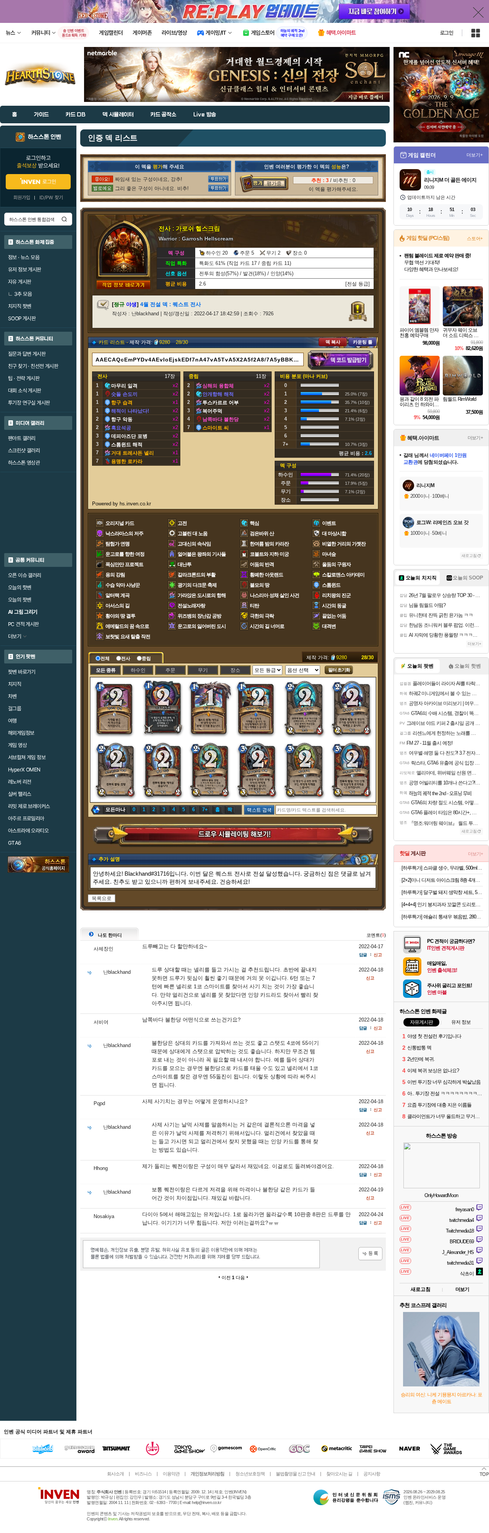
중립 (146, 658)
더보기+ (474, 155)
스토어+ (475, 238)
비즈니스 (143, 1474)
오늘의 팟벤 (19, 600)
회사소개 (115, 1474)
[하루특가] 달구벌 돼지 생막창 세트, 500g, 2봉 (442, 892)
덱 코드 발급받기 (341, 360)
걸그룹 (14, 708)
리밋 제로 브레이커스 (29, 806)
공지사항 (371, 1474)
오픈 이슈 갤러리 (24, 575)
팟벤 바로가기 (22, 672)
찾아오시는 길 (339, 1474)
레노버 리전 (19, 782)
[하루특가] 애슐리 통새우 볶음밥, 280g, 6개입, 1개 (442, 917)
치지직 (14, 684)
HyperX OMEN (24, 769)
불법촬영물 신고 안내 (295, 1474)
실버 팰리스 (19, 794)
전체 (105, 658)
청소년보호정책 (250, 1474)
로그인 (446, 33)
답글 (363, 954)
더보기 (462, 1289)
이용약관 (171, 1474)
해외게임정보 (21, 733)
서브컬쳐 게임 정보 (26, 757)
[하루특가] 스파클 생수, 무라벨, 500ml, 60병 (442, 868)
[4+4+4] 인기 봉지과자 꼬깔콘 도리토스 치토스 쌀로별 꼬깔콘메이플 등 (442, 904)
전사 (125, 658)
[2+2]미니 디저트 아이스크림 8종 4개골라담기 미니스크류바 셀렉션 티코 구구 (442, 880)
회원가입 (21, 197)
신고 (378, 954)
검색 (64, 219)
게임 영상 (17, 745)
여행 (12, 721)
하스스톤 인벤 (44, 137)
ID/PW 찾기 (51, 197)
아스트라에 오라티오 (28, 831)
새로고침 (469, 555)
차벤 (12, 696)
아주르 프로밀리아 (26, 818)
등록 (370, 1253)
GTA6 (14, 843)
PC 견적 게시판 (23, 624)
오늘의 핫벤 (19, 587)
